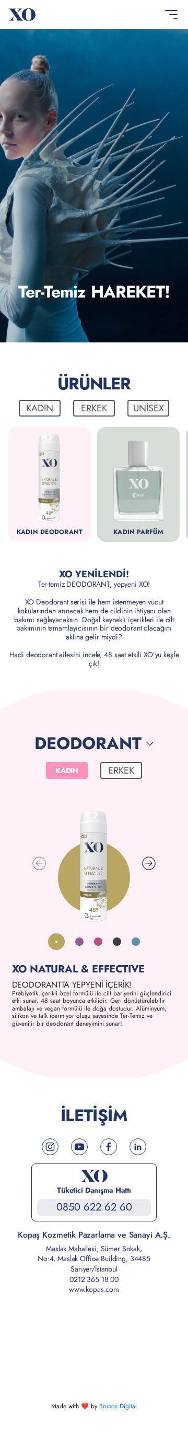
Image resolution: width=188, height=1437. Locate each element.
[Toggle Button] (171, 14)
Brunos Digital (118, 1406)
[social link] (50, 1146)
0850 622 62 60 (94, 1207)
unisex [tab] (148, 408)
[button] (148, 863)
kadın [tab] (39, 408)
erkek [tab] (94, 408)
